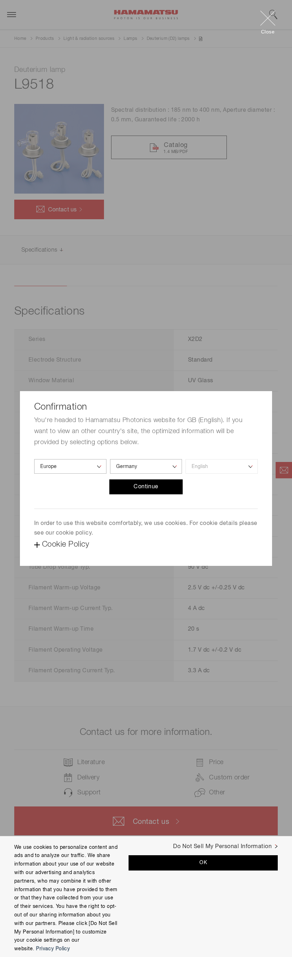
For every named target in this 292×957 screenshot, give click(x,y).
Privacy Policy (53, 948)
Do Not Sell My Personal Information (222, 847)
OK (203, 862)
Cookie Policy (65, 544)
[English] (222, 466)
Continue (146, 487)
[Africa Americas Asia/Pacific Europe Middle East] (70, 466)
